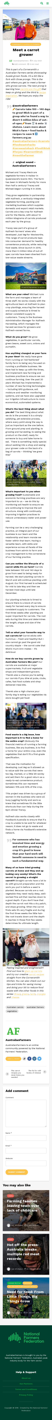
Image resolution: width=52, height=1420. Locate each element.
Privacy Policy (26, 1395)
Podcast (27, 1283)
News (10, 1196)
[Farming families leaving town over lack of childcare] (26, 1210)
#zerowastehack (23, 148)
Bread (17, 994)
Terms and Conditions (26, 1389)
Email (9, 1146)
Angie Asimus (16, 1313)
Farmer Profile (14, 1283)
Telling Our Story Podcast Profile (22, 1286)
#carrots (44, 141)
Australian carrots (15, 1007)
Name (9, 1133)
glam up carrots (33, 971)
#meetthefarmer (23, 155)
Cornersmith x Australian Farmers (26, 44)
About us (26, 1378)
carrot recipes (36, 974)
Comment (10, 1097)
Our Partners (26, 1384)
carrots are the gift (30, 89)
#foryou (17, 151)
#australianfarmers (24, 141)
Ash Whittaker (17, 1225)
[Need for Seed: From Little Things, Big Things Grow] (26, 1297)
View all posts (13, 1059)
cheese (15, 997)
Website (9, 1158)
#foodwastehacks (23, 144)
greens (25, 994)
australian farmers (35, 1007)
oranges (41, 994)
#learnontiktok (33, 151)
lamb (32, 994)
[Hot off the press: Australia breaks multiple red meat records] (26, 1254)
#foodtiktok (42, 148)
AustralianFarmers (21, 61)
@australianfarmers (25, 105)
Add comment (20, 64)
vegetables (12, 1011)
